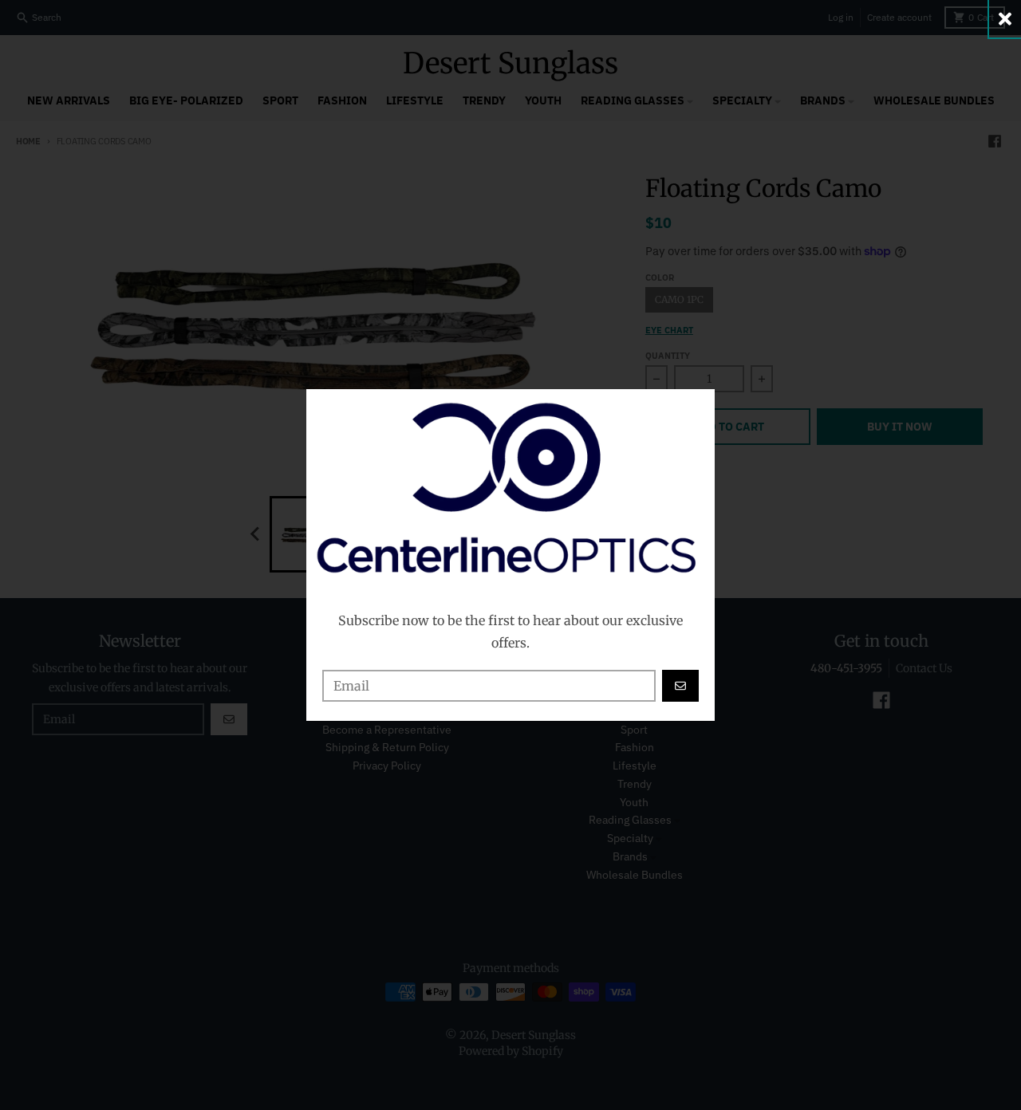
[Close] (1005, 18)
